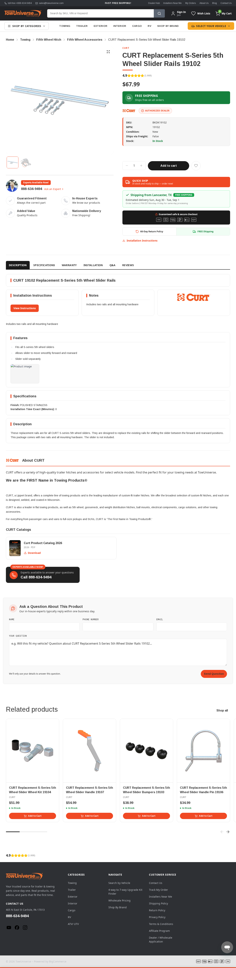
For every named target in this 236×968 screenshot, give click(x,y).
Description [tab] (18, 265)
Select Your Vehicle (211, 26)
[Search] (159, 13)
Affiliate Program (159, 931)
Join (179, 15)
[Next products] (228, 832)
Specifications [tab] (44, 265)
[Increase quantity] (141, 165)
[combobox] (100, 13)
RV (149, 26)
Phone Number (91, 619)
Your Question (18, 635)
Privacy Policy (157, 917)
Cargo (137, 26)
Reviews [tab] (128, 265)
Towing (64, 26)
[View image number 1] (12, 162)
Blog (214, 3)
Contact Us (226, 3)
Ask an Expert (52, 189)
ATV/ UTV (73, 924)
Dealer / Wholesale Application (160, 939)
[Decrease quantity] (127, 165)
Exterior (100, 26)
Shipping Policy (158, 903)
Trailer (82, 26)
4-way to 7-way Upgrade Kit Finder (125, 891)
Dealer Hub (154, 3)
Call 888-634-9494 (36, 577)
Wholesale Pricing (119, 900)
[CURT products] (129, 110)
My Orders (190, 3)
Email (159, 619)
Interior (119, 26)
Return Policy (157, 910)
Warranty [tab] (69, 265)
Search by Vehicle (119, 883)
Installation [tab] (93, 265)
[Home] (22, 13)
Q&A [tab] (113, 265)
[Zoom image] (108, 52)
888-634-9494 (31, 189)
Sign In (181, 12)
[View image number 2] (26, 162)
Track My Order (158, 889)
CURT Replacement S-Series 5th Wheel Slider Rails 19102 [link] (146, 39)
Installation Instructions (142, 240)
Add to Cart (34, 816)
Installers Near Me (172, 3)
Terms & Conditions (161, 924)
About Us (204, 3)
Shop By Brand (168, 26)
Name (11, 619)
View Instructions (24, 308)
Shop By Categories (26, 26)
